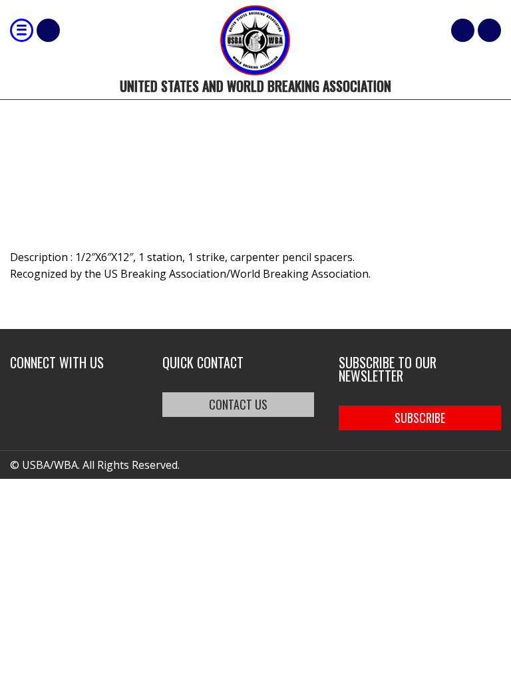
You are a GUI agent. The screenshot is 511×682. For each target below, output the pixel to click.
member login (489, 30)
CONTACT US (238, 404)
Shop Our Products (48, 30)
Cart (462, 30)
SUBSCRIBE (420, 417)
